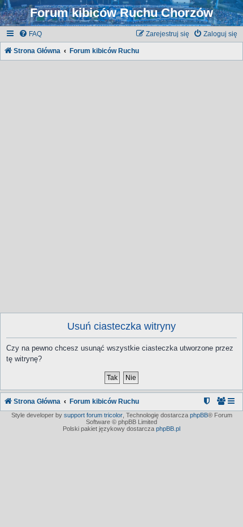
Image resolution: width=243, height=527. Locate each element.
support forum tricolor (93, 415)
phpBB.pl (168, 428)
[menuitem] (30, 34)
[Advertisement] (121, 184)
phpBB (199, 415)
